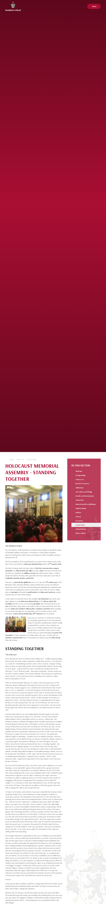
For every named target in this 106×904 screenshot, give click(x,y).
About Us (20, 459)
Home (11, 459)
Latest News (32, 459)
